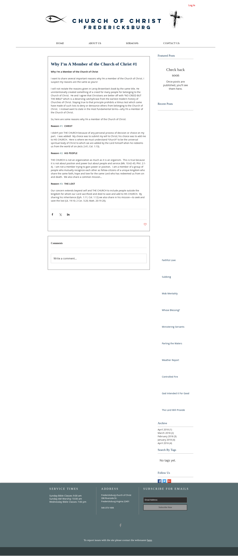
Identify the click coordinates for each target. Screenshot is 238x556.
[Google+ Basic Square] (169, 481)
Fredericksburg (118, 27)
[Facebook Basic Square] (159, 481)
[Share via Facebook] (52, 214)
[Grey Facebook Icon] (120, 525)
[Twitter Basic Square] (164, 481)
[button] (171, 43)
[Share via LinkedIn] (68, 214)
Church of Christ (117, 20)
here (149, 540)
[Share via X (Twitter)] (60, 214)
